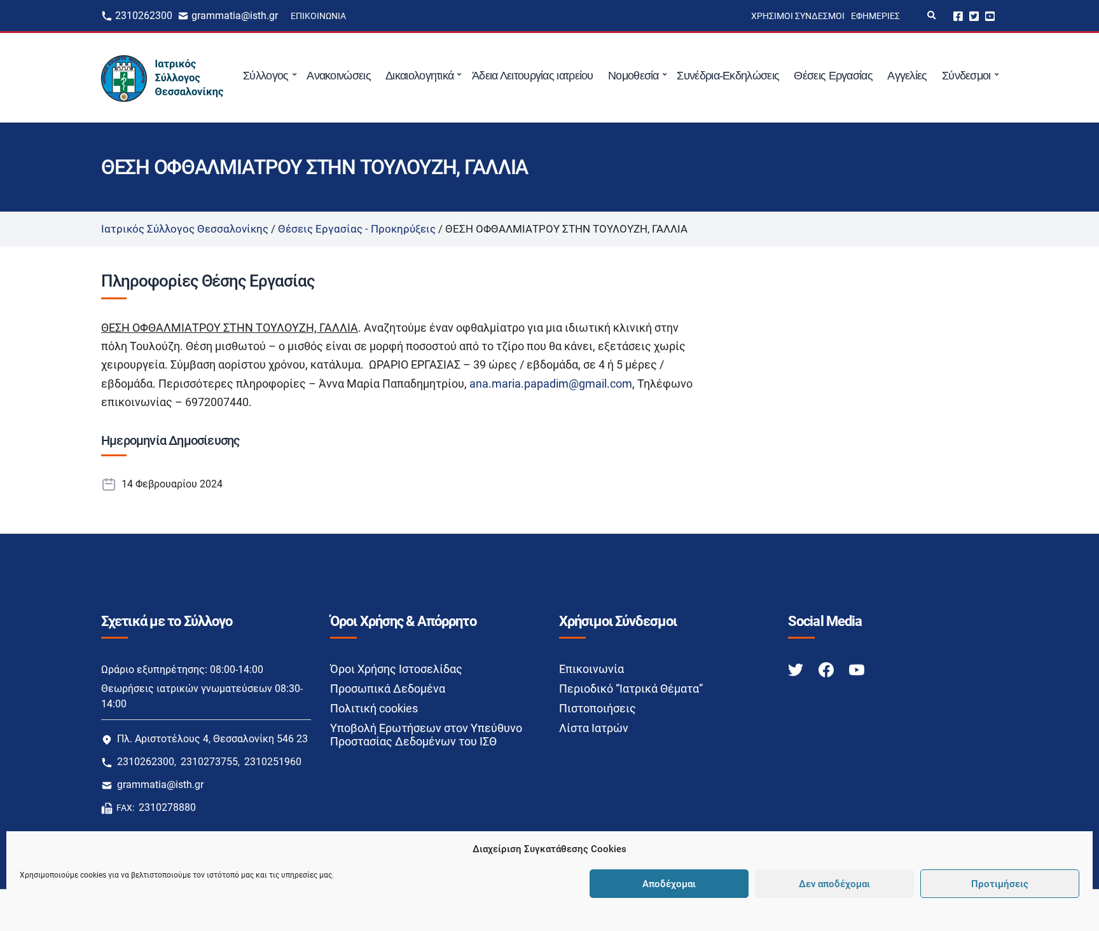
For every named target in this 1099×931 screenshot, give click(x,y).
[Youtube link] (856, 669)
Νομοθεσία (633, 75)
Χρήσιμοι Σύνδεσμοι (798, 16)
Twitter (974, 15)
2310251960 (272, 762)
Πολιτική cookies (374, 708)
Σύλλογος (265, 75)
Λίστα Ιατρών (593, 728)
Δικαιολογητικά (419, 75)
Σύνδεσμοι (966, 75)
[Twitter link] (797, 669)
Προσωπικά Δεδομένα (387, 688)
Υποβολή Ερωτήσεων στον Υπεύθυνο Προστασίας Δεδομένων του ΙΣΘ (426, 734)
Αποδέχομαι (669, 884)
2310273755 (209, 762)
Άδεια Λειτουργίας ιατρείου (532, 75)
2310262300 (143, 16)
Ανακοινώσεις (339, 75)
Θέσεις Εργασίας (833, 75)
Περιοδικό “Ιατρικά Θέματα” (631, 688)
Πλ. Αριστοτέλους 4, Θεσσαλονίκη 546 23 (212, 739)
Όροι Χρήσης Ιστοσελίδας (396, 669)
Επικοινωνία (318, 16)
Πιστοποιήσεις (597, 708)
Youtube (990, 15)
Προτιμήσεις (999, 884)
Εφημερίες (875, 16)
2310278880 (167, 807)
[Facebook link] (827, 669)
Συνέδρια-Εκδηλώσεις (728, 75)
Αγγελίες (907, 75)
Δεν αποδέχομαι (834, 884)
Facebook (958, 15)
